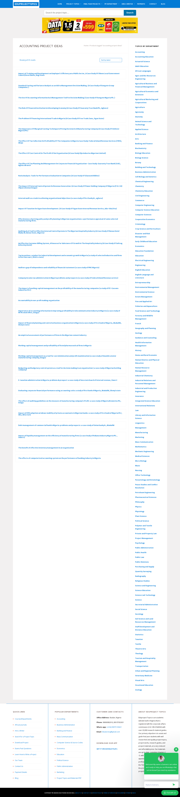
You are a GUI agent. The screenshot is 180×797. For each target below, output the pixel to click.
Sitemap (128, 793)
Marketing (139, 437)
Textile (138, 644)
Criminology (140, 224)
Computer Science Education (147, 210)
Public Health (140, 552)
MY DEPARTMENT (110, 4)
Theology (139, 653)
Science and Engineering (145, 586)
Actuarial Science (142, 61)
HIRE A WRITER (127, 4)
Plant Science (141, 516)
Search (129, 13)
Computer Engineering (144, 205)
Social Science (141, 609)
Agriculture (140, 107)
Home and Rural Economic (146, 355)
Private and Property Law (146, 533)
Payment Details (21, 772)
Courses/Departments (23, 719)
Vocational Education (144, 685)
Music (137, 466)
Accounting (140, 52)
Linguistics (139, 423)
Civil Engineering (142, 196)
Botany (138, 162)
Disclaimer (120, 793)
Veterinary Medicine (143, 676)
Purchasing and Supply (144, 567)
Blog (16, 778)
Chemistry (139, 186)
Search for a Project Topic (24, 737)
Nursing (138, 470)
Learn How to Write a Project (25, 754)
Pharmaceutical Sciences (145, 497)
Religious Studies (142, 581)
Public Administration (144, 548)
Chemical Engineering (144, 181)
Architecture (140, 134)
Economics (61, 748)
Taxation (139, 639)
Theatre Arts (140, 649)
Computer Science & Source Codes (70, 742)
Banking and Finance (144, 143)
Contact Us (19, 766)
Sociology (139, 614)
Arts (137, 139)
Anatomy (139, 117)
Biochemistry (140, 148)
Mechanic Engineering (144, 451)
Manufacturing (141, 432)
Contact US (87, 793)
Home (86, 45)
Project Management (144, 538)
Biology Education (142, 153)
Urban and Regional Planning (147, 671)
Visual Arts (139, 680)
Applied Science (141, 129)
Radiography (140, 576)
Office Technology (142, 475)
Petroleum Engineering (145, 492)
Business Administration (145, 172)
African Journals (21, 725)
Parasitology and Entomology (147, 480)
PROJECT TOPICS (72, 4)
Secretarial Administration (146, 604)
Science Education (142, 590)
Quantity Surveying (143, 571)
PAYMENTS (141, 4)
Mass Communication (144, 442)
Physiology (139, 511)
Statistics (139, 634)
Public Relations (142, 562)
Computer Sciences (143, 215)
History (138, 350)
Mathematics (140, 447)
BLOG (163, 4)
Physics (138, 507)
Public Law (139, 557)
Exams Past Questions (23, 748)
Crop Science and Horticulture (147, 229)
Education (60, 754)
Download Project (21, 742)
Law (136, 410)
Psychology (140, 543)
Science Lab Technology (145, 595)
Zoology (138, 690)
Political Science (142, 521)
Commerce (139, 200)
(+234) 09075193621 (114, 727)
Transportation (141, 666)
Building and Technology (145, 167)
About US (79, 793)
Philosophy (139, 502)
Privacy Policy (97, 793)
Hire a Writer (19, 731)
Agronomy (139, 112)
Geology (138, 333)
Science (138, 600)
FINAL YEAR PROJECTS (92, 4)
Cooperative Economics (145, 219)
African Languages (143, 71)
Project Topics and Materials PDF (69, 778)
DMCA (134, 793)
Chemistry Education (144, 191)
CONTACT (153, 4)
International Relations (145, 406)
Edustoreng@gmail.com (111, 732)
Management (140, 428)
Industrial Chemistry (144, 376)
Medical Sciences (142, 456)
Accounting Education (144, 57)
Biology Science (141, 158)
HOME (60, 4)
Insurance (139, 396)
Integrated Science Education (147, 401)
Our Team (18, 760)
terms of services (109, 793)
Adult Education (142, 66)
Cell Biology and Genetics (145, 177)
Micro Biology (141, 461)
